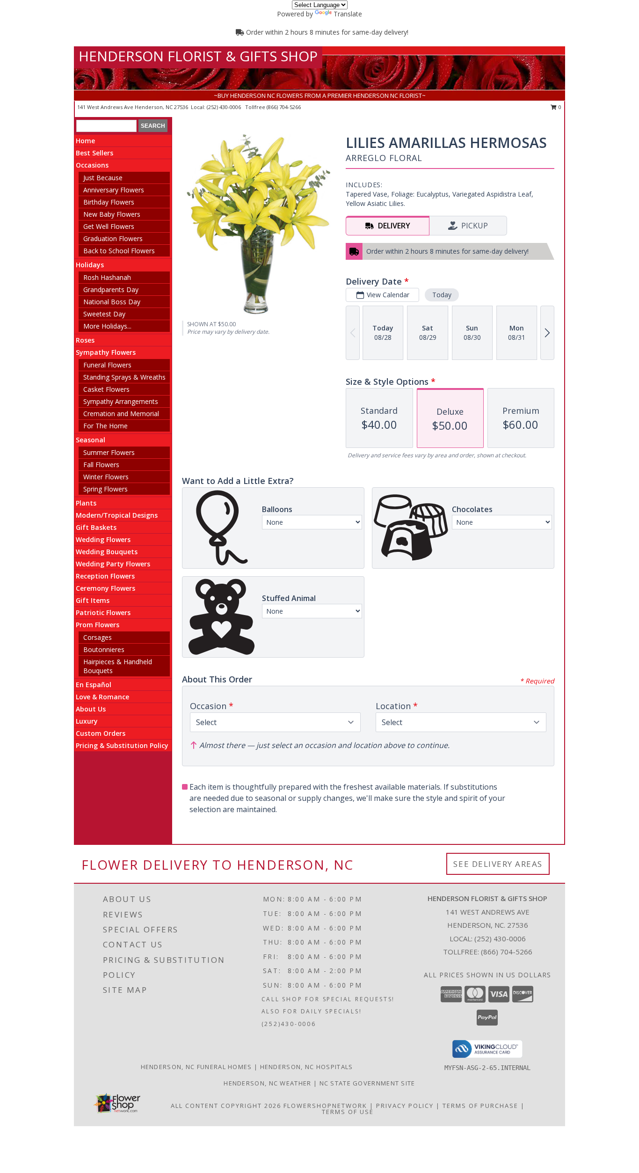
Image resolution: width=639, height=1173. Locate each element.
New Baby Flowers (111, 214)
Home (85, 140)
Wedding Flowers (103, 539)
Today (441, 294)
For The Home (105, 425)
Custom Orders (100, 733)
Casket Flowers (106, 389)
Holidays (90, 264)
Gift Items (92, 600)
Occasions (92, 165)
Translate (348, 13)
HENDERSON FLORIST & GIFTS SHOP (198, 56)
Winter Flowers (106, 476)
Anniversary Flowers (113, 189)
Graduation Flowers (113, 238)
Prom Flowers (97, 624)
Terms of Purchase (480, 1105)
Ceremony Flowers (105, 588)
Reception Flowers (105, 576)
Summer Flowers (109, 452)
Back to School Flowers (119, 250)
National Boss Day (111, 301)
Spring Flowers (105, 488)
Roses (85, 340)
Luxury (87, 721)
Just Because (103, 177)
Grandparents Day (110, 289)
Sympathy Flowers (106, 352)
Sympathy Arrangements (120, 401)
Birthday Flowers (108, 202)
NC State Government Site (367, 1083)
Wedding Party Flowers (113, 563)
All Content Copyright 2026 (226, 1105)
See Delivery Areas (498, 863)
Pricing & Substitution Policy (122, 745)
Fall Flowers (101, 464)
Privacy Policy (405, 1105)
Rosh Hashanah (107, 277)
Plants (86, 503)
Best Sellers (94, 152)
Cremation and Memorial (121, 413)
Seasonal (90, 439)
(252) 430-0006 (224, 106)
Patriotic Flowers (103, 612)
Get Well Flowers (108, 226)
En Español (93, 684)
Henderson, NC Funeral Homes (196, 1067)
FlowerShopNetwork (325, 1105)
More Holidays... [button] (107, 326)
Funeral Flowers (107, 364)
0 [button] (559, 106)
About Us (91, 708)
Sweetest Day (104, 313)
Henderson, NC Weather (267, 1083)
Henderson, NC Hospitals (306, 1067)
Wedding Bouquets (107, 551)
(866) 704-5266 (284, 106)
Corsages (97, 637)
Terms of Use (348, 1111)
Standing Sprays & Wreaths (124, 377)
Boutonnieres (103, 649)
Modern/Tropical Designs (117, 515)
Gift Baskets (96, 527)
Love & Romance (102, 696)
